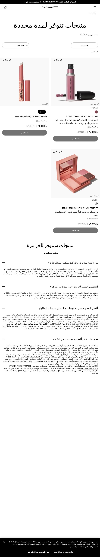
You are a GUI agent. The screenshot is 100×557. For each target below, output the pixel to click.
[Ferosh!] (96, 112)
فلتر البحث (84, 45)
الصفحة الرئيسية (92, 35)
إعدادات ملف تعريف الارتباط (64, 552)
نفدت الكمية (75, 138)
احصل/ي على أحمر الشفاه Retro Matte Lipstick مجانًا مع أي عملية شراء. (50, 2)
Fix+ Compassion (23, 322)
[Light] (96, 203)
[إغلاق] (4, 542)
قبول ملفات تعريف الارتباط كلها (38, 552)
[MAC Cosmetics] (50, 7)
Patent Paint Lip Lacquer (17, 357)
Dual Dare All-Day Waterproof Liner (49, 326)
